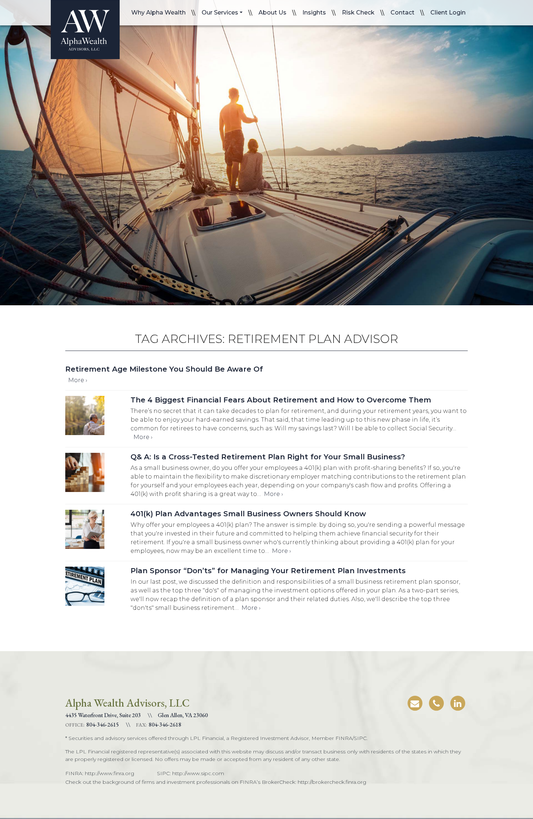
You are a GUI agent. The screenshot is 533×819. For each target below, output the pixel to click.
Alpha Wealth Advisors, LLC (85, 29)
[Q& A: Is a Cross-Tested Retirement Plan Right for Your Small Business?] (98, 475)
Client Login (448, 12)
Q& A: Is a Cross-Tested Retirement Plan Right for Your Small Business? (268, 456)
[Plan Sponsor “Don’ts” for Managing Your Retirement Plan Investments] (98, 589)
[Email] (414, 702)
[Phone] (436, 702)
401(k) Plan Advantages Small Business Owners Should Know (248, 513)
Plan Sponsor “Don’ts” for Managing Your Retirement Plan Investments (268, 570)
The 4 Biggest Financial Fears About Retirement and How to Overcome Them (281, 400)
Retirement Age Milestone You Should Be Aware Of (164, 369)
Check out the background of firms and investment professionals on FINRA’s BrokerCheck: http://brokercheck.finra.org (215, 782)
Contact (402, 12)
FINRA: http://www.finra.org (99, 773)
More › (77, 380)
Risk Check (358, 12)
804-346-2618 (165, 724)
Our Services (220, 12)
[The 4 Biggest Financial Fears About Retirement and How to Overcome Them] (98, 418)
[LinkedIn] (457, 702)
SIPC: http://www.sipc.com (190, 773)
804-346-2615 (102, 724)
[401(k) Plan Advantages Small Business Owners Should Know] (98, 532)
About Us (272, 12)
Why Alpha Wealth (158, 12)
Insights (314, 12)
